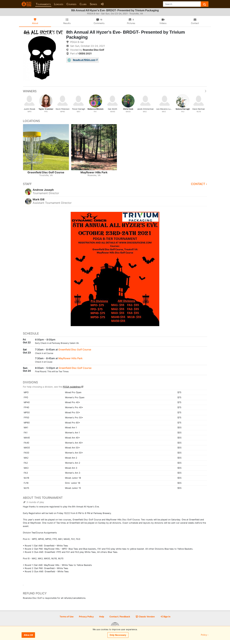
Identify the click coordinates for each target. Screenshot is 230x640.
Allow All (28, 635)
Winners (30, 91)
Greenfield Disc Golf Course (74, 349)
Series (93, 4)
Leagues (58, 4)
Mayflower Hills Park (70, 358)
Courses (71, 4)
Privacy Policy (86, 616)
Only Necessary (118, 635)
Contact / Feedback (119, 616)
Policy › (204, 635)
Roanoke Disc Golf (93, 49)
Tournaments (43, 4)
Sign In (166, 616)
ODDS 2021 (85, 53)
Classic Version (146, 616)
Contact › (199, 184)
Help (101, 616)
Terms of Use (67, 616)
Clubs (83, 4)
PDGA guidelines (72, 386)
